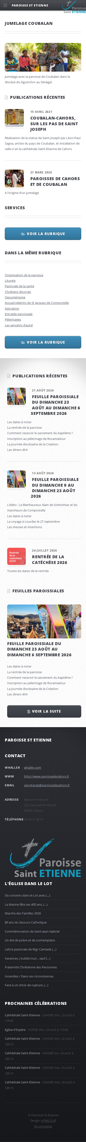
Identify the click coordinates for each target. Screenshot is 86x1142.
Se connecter (43, 1126)
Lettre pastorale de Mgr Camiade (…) (30, 949)
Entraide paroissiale (18, 314)
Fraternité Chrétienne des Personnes (31, 967)
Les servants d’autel (19, 325)
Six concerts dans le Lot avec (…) (27, 895)
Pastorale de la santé (19, 286)
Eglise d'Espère (15, 1029)
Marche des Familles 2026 (23, 913)
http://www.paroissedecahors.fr (46, 776)
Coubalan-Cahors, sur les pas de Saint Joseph (54, 123)
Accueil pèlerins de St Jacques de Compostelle (37, 303)
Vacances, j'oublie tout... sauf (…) (27, 958)
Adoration (12, 308)
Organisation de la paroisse (24, 275)
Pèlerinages (13, 319)
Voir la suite (46, 711)
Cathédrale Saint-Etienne (22, 1015)
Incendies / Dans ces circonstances (29, 976)
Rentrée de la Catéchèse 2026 (49, 559)
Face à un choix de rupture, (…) (26, 985)
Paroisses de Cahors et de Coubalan (55, 181)
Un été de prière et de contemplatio (30, 940)
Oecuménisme (15, 297)
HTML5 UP (48, 1120)
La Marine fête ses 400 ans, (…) (26, 904)
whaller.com (32, 767)
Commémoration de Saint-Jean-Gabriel (32, 931)
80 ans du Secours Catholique (26, 922)
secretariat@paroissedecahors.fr (47, 785)
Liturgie (10, 280)
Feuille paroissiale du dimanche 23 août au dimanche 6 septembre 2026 (55, 405)
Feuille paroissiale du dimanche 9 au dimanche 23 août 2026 (55, 487)
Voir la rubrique (46, 233)
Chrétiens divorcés (18, 292)
